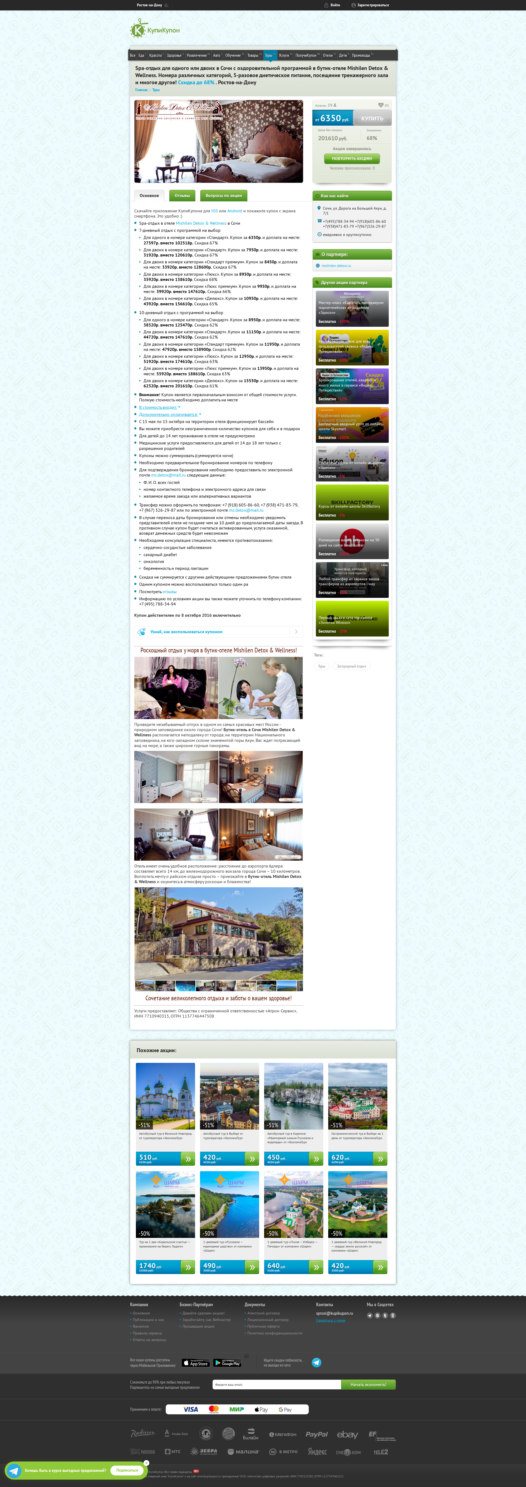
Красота (156, 55)
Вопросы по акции (224, 195)
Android (235, 210)
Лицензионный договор (268, 1319)
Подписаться (127, 1470)
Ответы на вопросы (149, 1339)
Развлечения (198, 55)
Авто (217, 55)
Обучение (234, 55)
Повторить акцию (352, 158)
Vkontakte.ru (378, 1316)
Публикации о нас (148, 1319)
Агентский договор (263, 1313)
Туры (270, 55)
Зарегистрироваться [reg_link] (373, 5)
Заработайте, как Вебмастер (206, 1319)
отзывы (169, 591)
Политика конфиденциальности (274, 1333)
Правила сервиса (147, 1333)
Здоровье (175, 55)
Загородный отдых (351, 666)
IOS (215, 210)
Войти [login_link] (335, 5)
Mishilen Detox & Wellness (201, 223)
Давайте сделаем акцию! (203, 1313)
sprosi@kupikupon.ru (334, 1313)
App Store (195, 1362)
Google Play (227, 1362)
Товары (254, 55)
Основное (149, 195)
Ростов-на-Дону (149, 5)
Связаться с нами (330, 1320)
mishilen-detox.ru (336, 265)
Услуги (286, 55)
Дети (344, 55)
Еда (142, 55)
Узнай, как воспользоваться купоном (186, 632)
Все (133, 55)
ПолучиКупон (308, 55)
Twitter (385, 1316)
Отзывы (182, 195)
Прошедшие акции (198, 1326)
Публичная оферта (263, 1326)
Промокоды (363, 55)
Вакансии (141, 1326)
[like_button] (381, 105)
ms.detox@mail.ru (168, 475)
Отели (329, 55)
